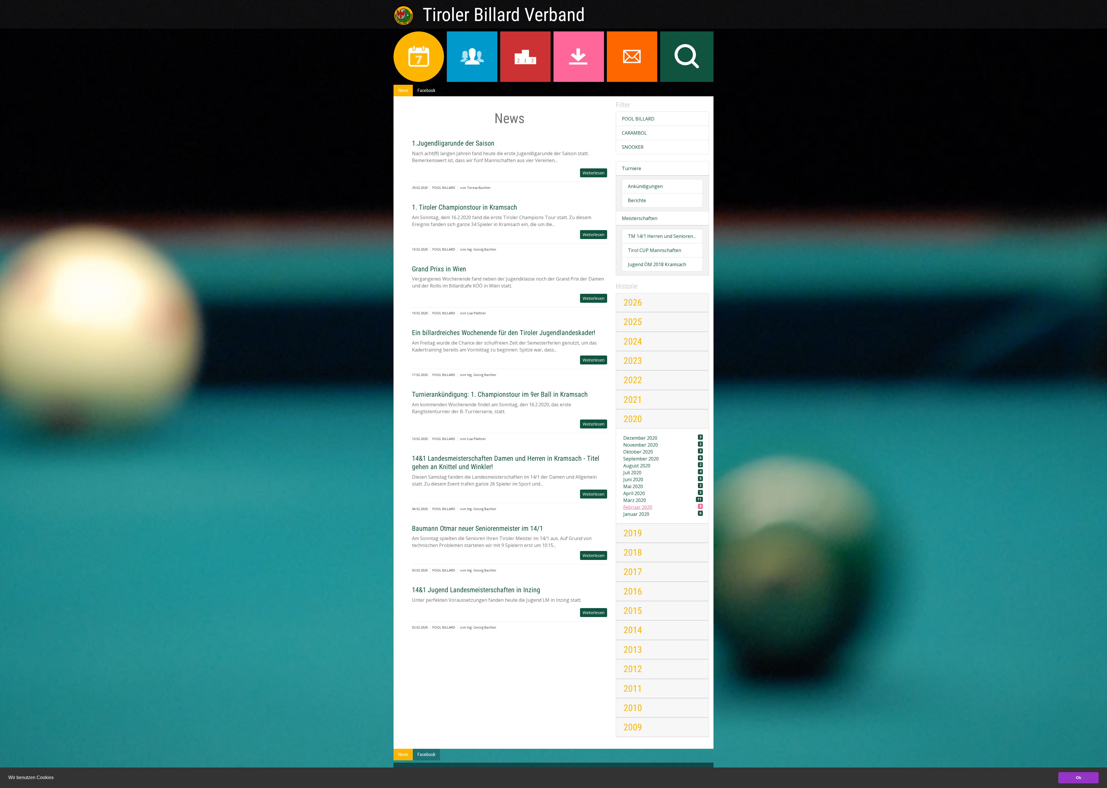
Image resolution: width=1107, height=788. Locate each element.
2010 (633, 707)
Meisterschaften (639, 218)
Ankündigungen (645, 186)
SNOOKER (632, 147)
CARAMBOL (634, 133)
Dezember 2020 (662, 438)
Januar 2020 (662, 514)
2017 (633, 571)
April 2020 (662, 493)
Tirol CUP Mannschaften (654, 250)
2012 (633, 668)
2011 (633, 688)
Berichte (637, 200)
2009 (633, 727)
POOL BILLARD (638, 119)
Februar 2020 (662, 507)
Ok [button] (1078, 777)
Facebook (426, 90)
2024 (633, 341)
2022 (633, 380)
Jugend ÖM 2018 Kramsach (657, 264)
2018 (633, 552)
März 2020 (662, 500)
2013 (633, 649)
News (403, 90)
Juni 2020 (662, 479)
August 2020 (662, 465)
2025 (633, 321)
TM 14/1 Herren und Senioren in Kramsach (662, 236)
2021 (633, 399)
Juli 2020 (662, 472)
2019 (633, 533)
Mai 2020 (662, 486)
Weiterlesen (594, 173)
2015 (633, 610)
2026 (633, 302)
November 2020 (662, 444)
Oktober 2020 (662, 451)
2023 (633, 360)
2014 (633, 630)
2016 (633, 591)
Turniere (631, 168)
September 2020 (662, 458)
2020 (633, 418)
